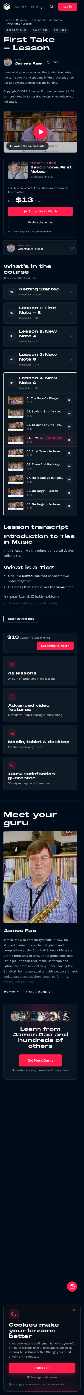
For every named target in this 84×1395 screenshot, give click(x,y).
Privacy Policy (56, 1384)
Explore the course (40, 222)
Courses (21, 20)
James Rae (28, 64)
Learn (19, 7)
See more (9, 991)
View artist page (36, 991)
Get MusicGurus (40, 1060)
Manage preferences (44, 1377)
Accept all (42, 1368)
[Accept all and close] (74, 1310)
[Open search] (52, 7)
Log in (67, 6)
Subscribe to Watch (43, 211)
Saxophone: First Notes (47, 20)
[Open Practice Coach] (72, 1286)
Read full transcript (21, 618)
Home (7, 20)
